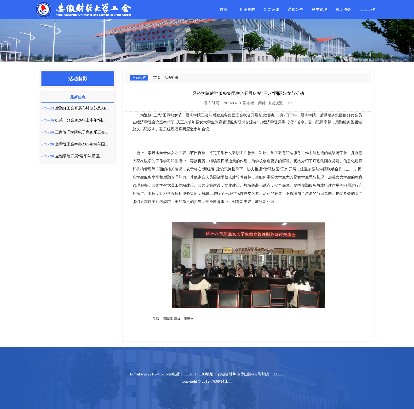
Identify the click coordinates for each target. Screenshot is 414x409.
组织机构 (247, 9)
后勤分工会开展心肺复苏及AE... (82, 108)
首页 (223, 9)
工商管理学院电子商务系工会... (81, 132)
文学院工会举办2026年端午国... (81, 144)
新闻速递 (271, 9)
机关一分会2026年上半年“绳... (80, 120)
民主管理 (319, 9)
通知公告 (295, 9)
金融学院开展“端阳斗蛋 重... (79, 156)
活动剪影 (170, 77)
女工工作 (367, 9)
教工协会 (343, 9)
